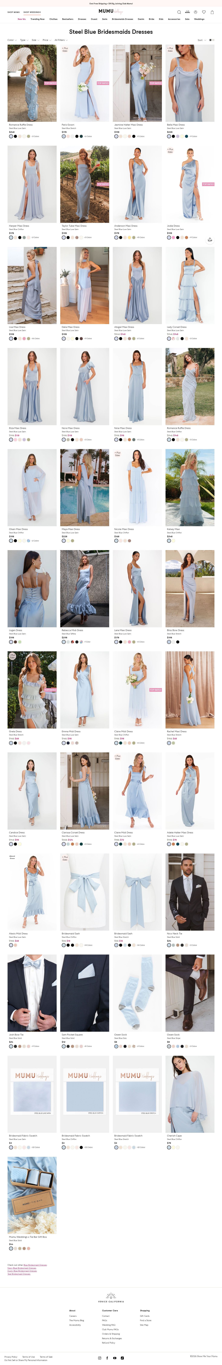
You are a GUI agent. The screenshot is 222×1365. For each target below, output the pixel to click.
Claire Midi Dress (123, 731)
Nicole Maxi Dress (124, 529)
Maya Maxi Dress (71, 529)
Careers (73, 1316)
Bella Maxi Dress (176, 124)
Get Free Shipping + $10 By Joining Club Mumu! (111, 3)
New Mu (22, 19)
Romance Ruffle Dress (21, 124)
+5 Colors (35, 136)
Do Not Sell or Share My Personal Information (26, 1360)
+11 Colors (140, 136)
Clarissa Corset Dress (73, 832)
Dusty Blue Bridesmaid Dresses (22, 1271)
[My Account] (195, 12)
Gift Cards (145, 1316)
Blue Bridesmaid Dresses (35, 1265)
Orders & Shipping (111, 1333)
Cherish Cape (174, 1135)
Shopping (145, 1310)
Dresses (82, 19)
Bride (151, 19)
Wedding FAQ (108, 1325)
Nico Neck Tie (174, 933)
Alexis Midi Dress (18, 933)
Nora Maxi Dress (71, 428)
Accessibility (75, 1325)
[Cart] (212, 12)
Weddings (199, 19)
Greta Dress (15, 731)
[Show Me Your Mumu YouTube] (115, 1358)
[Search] (179, 12)
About (72, 1310)
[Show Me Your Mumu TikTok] (122, 1358)
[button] (202, 40)
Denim (141, 19)
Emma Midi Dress (71, 731)
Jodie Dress (173, 225)
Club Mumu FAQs (110, 1329)
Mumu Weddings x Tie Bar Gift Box (28, 1237)
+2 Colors (35, 237)
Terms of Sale (46, 1356)
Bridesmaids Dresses (122, 19)
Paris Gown (68, 124)
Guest (94, 19)
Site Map (144, 1325)
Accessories (174, 19)
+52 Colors (35, 1147)
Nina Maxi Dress (123, 428)
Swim (104, 19)
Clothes (53, 19)
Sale (187, 19)
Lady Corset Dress (177, 327)
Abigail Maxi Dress (124, 327)
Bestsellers (67, 19)
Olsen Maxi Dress (18, 529)
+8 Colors (88, 1046)
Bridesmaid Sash (71, 933)
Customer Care (110, 1310)
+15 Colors (141, 237)
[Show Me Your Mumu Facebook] (107, 1358)
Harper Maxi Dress (19, 225)
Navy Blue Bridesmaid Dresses (22, 1268)
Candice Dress (17, 832)
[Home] (111, 12)
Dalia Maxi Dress (70, 327)
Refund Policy (108, 1342)
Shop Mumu (14, 12)
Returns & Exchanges (112, 1338)
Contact (105, 1316)
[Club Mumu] (187, 12)
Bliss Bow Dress (175, 630)
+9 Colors (193, 136)
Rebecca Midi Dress (72, 630)
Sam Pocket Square (72, 1034)
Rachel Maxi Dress (177, 731)
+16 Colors (35, 338)
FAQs (104, 1320)
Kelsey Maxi (173, 529)
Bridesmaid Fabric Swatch (23, 1135)
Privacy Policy (11, 1356)
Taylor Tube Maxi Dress (74, 225)
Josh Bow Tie (16, 1034)
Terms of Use (28, 1356)
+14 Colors (88, 945)
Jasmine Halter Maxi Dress (128, 124)
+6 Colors (88, 136)
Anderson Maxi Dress (125, 225)
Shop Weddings (32, 12)
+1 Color (87, 642)
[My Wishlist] (204, 12)
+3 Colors (87, 237)
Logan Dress (15, 630)
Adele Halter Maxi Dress (180, 832)
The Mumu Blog (76, 1320)
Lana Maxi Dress (123, 630)
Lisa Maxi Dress (17, 327)
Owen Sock (120, 1034)
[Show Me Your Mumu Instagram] (99, 1358)
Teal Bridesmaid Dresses (19, 1274)
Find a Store (145, 1320)
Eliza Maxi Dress (17, 428)
